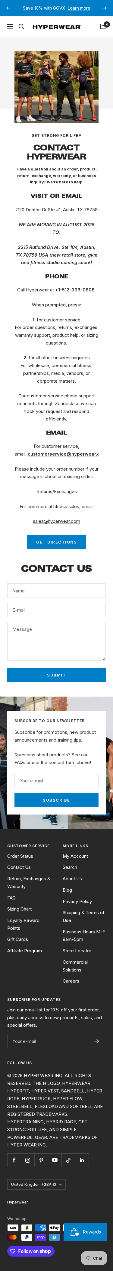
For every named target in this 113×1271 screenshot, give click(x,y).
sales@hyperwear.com (56, 528)
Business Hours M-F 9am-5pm (84, 942)
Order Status (20, 863)
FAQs (19, 770)
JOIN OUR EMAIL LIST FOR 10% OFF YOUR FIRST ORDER (57, 12)
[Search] (21, 33)
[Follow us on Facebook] (14, 1167)
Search (70, 874)
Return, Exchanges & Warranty (28, 889)
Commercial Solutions (75, 973)
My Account (75, 863)
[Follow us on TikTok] (68, 1167)
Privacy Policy (77, 908)
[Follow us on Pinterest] (41, 1167)
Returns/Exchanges (56, 498)
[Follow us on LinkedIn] (82, 1167)
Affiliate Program (24, 958)
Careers (71, 988)
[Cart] (103, 33)
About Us (72, 886)
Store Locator (77, 958)
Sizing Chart (19, 916)
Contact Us (19, 874)
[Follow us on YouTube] (54, 1167)
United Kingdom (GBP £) (33, 1191)
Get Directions (56, 549)
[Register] (96, 1048)
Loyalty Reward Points (23, 931)
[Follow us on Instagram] (27, 1167)
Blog (67, 897)
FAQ (11, 905)
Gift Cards (17, 946)
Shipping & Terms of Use (84, 923)
